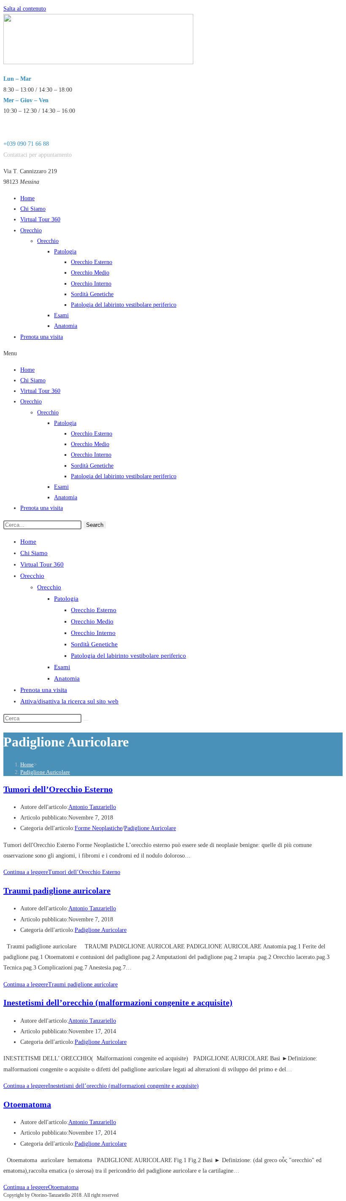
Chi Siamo (33, 209)
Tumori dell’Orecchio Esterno (58, 789)
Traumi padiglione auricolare (57, 890)
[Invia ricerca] (86, 720)
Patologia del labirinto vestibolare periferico (123, 305)
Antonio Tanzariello (92, 807)
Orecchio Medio (90, 273)
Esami (61, 315)
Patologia (65, 251)
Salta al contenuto (24, 8)
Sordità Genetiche (92, 294)
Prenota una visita (41, 337)
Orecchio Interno (91, 284)
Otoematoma (27, 1104)
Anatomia (65, 326)
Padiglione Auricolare (45, 772)
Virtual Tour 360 (40, 219)
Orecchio (31, 230)
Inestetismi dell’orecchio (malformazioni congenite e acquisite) (117, 1002)
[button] (173, 353)
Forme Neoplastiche (98, 828)
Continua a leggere (61, 872)
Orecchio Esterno (91, 262)
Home (27, 198)
